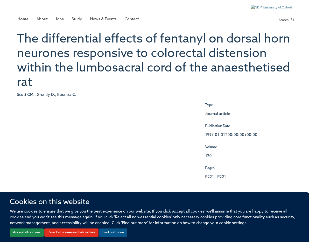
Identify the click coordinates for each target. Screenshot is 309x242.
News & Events (103, 19)
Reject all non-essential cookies (71, 232)
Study (77, 19)
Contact (132, 19)
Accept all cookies (27, 232)
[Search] (292, 19)
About (42, 19)
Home (22, 19)
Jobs (60, 19)
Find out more (113, 232)
